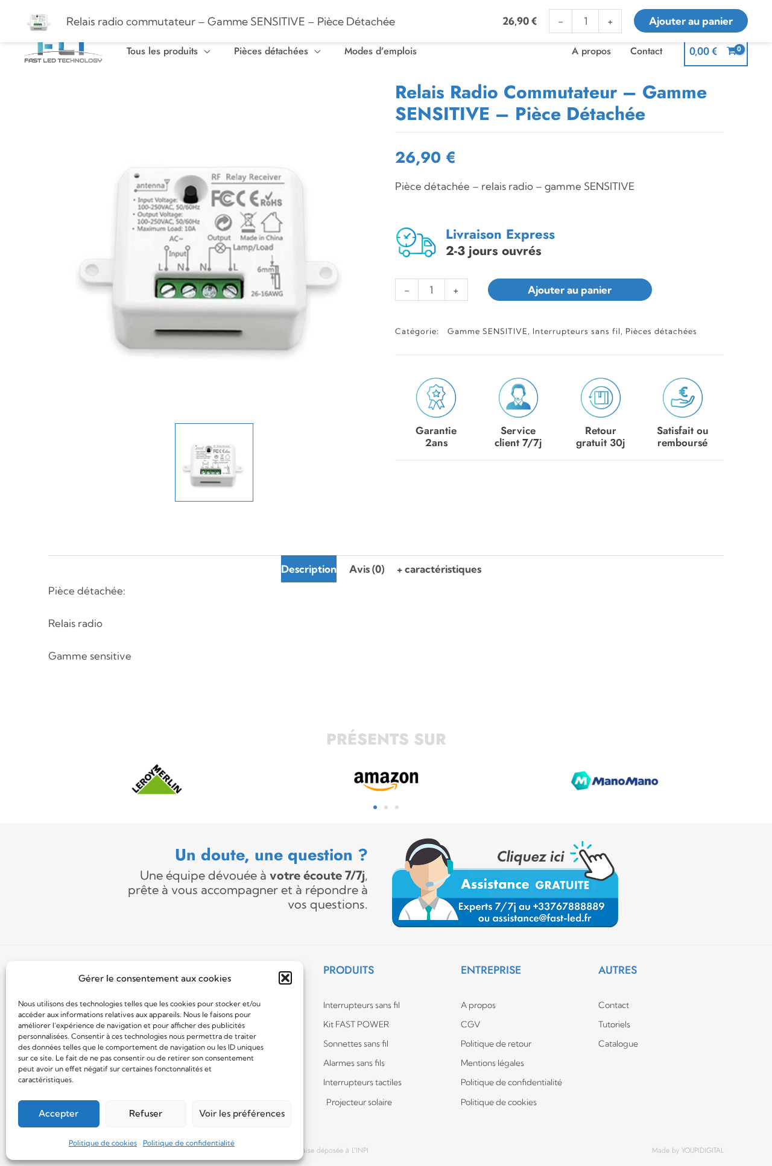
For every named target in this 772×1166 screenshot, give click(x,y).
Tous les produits (162, 51)
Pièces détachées (271, 51)
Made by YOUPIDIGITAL (688, 1150)
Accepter (58, 1113)
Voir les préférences (242, 1113)
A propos (591, 51)
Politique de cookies (103, 1142)
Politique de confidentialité (189, 1142)
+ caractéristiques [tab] (439, 569)
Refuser (145, 1113)
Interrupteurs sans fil (577, 331)
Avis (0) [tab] (366, 569)
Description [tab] (309, 569)
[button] (285, 978)
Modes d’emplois (380, 51)
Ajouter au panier (570, 289)
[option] (214, 247)
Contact (646, 51)
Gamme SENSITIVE (488, 331)
